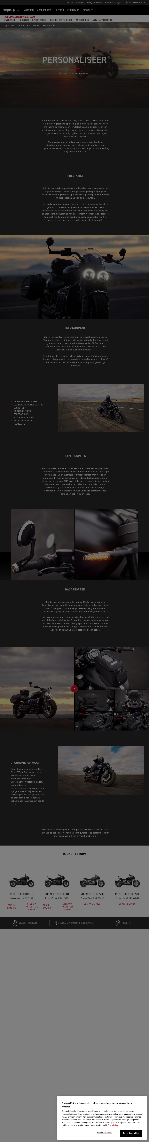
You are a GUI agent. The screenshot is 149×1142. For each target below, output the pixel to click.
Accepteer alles (131, 1133)
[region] (102, 1118)
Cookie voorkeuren (104, 1133)
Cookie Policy (113, 1125)
